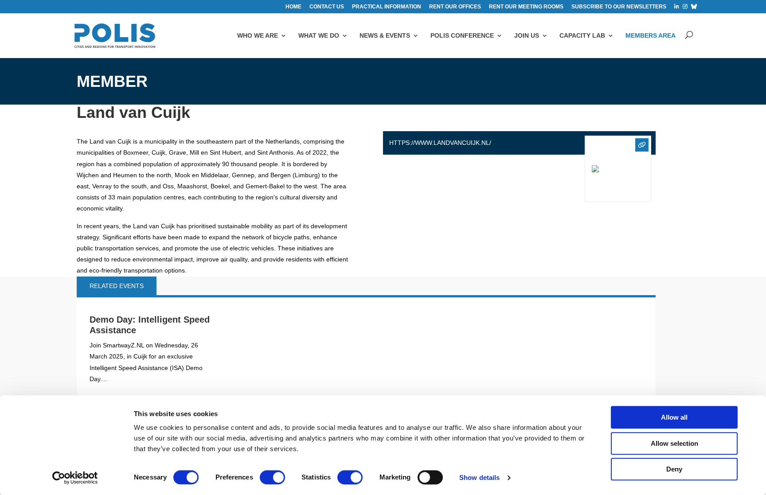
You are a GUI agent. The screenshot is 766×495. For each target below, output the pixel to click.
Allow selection (674, 443)
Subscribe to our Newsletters (618, 7)
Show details (479, 477)
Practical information (386, 7)
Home (293, 7)
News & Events (385, 35)
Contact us (326, 7)
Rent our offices (455, 7)
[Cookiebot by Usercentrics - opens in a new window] (75, 477)
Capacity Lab (582, 35)
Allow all (674, 417)
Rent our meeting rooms (526, 7)
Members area (650, 35)
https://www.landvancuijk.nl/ (440, 142)
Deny (674, 469)
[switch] (272, 477)
